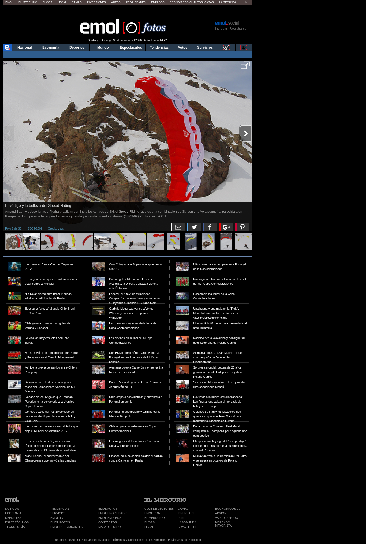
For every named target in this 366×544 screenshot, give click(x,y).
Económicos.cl (181, 2)
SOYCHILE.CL (187, 526)
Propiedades (136, 2)
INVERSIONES (187, 513)
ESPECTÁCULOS (17, 522)
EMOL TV (56, 517)
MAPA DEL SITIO (109, 526)
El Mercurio (27, 2)
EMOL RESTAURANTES (66, 526)
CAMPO (183, 508)
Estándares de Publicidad (184, 539)
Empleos (158, 2)
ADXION (220, 513)
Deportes (76, 48)
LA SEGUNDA (187, 522)
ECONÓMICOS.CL (227, 508)
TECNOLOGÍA (15, 526)
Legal (62, 2)
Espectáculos (131, 48)
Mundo (103, 48)
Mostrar (127, 12)
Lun (244, 2)
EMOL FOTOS (60, 522)
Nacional (24, 48)
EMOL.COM (152, 513)
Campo (77, 2)
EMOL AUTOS (107, 508)
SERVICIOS (58, 513)
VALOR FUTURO (226, 517)
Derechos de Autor (66, 539)
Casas (209, 2)
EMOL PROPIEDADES (113, 513)
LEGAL (149, 526)
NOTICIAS (12, 508)
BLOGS (149, 522)
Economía (50, 48)
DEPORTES (13, 517)
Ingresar (221, 29)
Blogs (47, 2)
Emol (9, 2)
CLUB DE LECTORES (159, 508)
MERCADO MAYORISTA (223, 524)
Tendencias (159, 48)
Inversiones (96, 2)
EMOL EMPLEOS (109, 517)
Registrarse (238, 29)
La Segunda (228, 2)
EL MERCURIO (154, 517)
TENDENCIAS (59, 508)
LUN (181, 517)
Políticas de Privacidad (95, 539)
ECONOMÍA (13, 513)
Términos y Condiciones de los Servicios (139, 539)
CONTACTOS (107, 522)
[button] (245, 67)
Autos (116, 2)
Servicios (205, 48)
